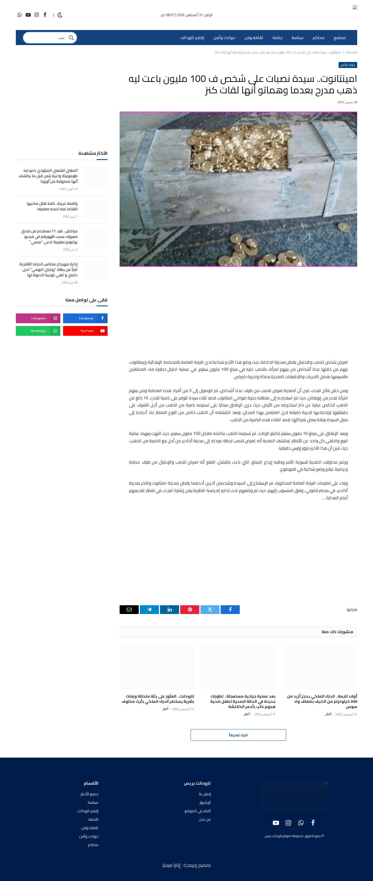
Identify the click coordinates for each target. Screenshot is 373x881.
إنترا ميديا (172, 865)
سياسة (297, 37)
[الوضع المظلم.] (60, 15)
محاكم (318, 37)
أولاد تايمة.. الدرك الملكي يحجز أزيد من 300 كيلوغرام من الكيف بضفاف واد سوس (322, 701)
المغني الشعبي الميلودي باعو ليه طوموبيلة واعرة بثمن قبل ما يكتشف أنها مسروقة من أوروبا (48, 176)
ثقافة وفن (253, 37)
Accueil (352, 52)
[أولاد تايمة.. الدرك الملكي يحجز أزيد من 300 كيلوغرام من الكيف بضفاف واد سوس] (320, 667)
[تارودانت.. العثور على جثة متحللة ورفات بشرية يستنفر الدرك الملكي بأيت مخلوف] (157, 667)
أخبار (328, 714)
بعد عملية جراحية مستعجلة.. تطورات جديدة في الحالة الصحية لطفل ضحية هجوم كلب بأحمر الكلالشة (243, 701)
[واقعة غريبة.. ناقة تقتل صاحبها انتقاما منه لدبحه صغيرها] (95, 209)
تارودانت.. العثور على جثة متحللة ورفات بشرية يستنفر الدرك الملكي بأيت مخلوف (158, 699)
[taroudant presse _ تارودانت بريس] (325, 15)
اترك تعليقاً (238, 735)
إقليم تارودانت (192, 37)
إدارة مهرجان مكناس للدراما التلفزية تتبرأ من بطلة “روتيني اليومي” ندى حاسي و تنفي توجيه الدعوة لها (48, 269)
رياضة (277, 37)
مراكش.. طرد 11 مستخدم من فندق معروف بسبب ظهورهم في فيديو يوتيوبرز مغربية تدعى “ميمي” (49, 236)
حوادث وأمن (224, 37)
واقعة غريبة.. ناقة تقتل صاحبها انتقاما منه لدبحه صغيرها (52, 206)
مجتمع (340, 37)
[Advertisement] (238, 313)
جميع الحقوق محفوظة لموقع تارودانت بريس (293, 836)
